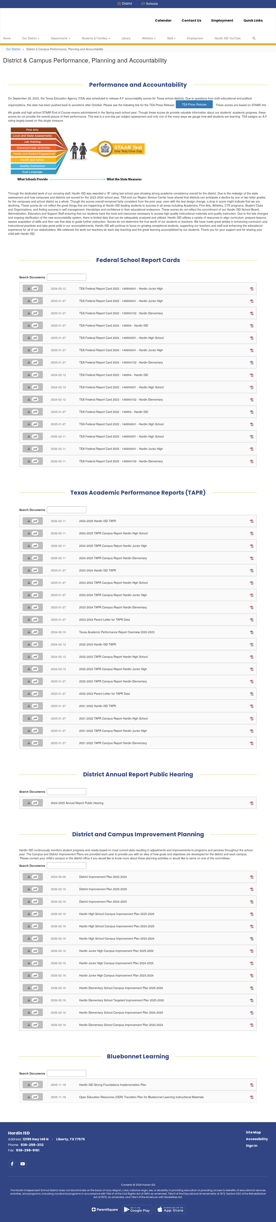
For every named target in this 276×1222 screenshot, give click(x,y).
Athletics (148, 38)
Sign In (251, 1145)
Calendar (163, 20)
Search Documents (32, 277)
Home (7, 38)
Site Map (253, 1132)
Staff (170, 38)
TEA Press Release (194, 104)
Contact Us (191, 20)
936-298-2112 (32, 1145)
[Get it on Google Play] (137, 1209)
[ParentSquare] (105, 1209)
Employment (222, 20)
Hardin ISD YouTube (228, 38)
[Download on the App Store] (170, 1209)
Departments (59, 38)
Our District (29, 38)
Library (126, 38)
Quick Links (253, 20)
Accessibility (257, 1139)
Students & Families (95, 38)
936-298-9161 (27, 1150)
